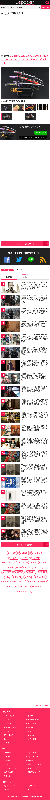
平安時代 (14, 557)
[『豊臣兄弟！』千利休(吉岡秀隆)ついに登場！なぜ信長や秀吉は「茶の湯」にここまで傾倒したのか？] (10, 405)
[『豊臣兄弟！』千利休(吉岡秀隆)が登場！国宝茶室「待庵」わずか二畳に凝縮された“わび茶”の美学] (10, 327)
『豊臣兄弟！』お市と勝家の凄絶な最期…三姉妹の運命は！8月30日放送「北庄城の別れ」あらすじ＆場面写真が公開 (34, 533)
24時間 (9, 276)
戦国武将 (36, 557)
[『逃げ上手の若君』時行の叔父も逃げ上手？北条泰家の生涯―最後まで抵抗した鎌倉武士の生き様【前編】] (10, 457)
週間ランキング (34, 772)
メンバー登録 (45, 7)
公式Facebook (7, 260)
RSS (43, 260)
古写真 (6, 743)
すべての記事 (9, 715)
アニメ (26, 557)
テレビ (39, 567)
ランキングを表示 (24, 544)
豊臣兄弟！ (41, 577)
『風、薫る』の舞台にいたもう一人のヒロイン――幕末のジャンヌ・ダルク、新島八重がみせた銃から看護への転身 (34, 285)
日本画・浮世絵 (34, 719)
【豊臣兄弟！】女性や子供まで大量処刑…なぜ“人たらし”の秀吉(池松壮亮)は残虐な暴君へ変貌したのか (34, 415)
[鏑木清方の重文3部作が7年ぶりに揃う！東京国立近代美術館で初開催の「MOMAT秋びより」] (10, 496)
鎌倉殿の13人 (26, 591)
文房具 (29, 577)
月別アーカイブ (34, 768)
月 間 (41, 276)
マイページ (8, 764)
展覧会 (32, 581)
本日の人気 (8, 772)
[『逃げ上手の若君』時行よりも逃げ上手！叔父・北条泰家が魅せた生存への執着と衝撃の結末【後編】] (10, 509)
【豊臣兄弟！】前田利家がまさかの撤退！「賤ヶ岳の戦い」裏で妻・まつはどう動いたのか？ (34, 388)
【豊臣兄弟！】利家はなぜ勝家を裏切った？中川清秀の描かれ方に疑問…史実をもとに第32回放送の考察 (34, 350)
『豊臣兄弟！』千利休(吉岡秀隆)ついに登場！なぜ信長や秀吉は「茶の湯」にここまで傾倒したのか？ (34, 401)
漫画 (20, 567)
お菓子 (43, 562)
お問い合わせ (33, 760)
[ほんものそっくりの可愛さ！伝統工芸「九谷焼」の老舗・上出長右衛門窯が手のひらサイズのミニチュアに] (10, 483)
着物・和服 (32, 723)
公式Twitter (19, 260)
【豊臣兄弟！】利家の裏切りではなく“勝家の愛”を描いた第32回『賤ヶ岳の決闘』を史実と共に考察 (34, 376)
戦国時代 (25, 553)
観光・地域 (8, 735)
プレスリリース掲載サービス (24, 243)
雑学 (34, 562)
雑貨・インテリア (11, 727)
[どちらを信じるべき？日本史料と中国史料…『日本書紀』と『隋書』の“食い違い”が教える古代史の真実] (10, 366)
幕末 (11, 567)
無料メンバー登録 (34, 764)
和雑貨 (30, 727)
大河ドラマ (37, 553)
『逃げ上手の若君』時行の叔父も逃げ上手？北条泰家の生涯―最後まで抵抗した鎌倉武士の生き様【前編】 (34, 455)
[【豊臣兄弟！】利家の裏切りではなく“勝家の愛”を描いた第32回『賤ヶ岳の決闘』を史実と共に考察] (10, 379)
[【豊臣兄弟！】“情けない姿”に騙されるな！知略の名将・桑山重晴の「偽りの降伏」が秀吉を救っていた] (10, 301)
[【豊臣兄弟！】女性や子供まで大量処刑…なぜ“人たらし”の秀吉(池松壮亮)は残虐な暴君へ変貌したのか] (10, 418)
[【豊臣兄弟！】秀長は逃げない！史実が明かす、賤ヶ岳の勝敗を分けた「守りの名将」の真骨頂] (10, 314)
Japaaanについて (34, 756)
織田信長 (20, 572)
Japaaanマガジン (34, 752)
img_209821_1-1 (12, 13)
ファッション (9, 723)
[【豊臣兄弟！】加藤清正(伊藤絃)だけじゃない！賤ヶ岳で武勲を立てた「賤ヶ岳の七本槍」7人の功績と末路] (10, 340)
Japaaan (25, 2)
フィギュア (21, 581)
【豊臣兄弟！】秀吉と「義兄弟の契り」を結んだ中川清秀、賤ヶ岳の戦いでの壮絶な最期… (34, 428)
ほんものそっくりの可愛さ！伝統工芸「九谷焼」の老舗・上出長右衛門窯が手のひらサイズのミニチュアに (34, 481)
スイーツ (24, 562)
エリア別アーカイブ (11, 768)
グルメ (6, 731)
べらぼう (8, 572)
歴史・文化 (32, 739)
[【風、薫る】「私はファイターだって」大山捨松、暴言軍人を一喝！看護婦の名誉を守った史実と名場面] (10, 444)
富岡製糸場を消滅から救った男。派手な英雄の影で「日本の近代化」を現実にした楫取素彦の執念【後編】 (34, 520)
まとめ (30, 715)
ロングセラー (11, 562)
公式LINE (31, 260)
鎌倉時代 (43, 581)
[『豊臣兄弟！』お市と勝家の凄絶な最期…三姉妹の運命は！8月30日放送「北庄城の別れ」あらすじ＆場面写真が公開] (10, 535)
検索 (47, 3)
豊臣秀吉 (8, 581)
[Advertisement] (20, 33)
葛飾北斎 (37, 586)
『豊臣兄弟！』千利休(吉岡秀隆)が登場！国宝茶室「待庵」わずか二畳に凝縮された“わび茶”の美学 (34, 323)
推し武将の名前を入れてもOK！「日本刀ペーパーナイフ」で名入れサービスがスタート (25, 59)
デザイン (18, 577)
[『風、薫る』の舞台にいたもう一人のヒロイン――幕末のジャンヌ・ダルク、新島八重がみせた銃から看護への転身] (10, 288)
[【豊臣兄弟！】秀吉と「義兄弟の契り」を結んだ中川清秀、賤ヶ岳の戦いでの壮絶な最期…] (10, 431)
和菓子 (30, 731)
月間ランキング (10, 776)
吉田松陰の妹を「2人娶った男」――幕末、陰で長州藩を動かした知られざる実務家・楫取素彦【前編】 (34, 468)
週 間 (25, 276)
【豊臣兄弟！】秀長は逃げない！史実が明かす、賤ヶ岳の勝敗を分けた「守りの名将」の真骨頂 (34, 310)
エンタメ (31, 735)
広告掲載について (11, 760)
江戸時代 (13, 553)
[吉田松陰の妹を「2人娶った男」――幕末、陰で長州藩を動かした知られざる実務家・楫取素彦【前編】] (10, 470)
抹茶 (8, 577)
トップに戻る (43, 705)
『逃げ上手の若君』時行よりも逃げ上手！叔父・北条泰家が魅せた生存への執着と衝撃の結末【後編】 (35, 506)
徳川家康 (43, 572)
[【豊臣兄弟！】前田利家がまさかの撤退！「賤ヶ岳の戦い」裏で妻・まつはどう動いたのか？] (10, 392)
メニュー (2, 3)
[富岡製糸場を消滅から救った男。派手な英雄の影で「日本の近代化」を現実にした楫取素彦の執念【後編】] (10, 522)
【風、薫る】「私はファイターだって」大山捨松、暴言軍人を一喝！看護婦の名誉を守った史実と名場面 (34, 442)
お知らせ (7, 756)
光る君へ (26, 586)
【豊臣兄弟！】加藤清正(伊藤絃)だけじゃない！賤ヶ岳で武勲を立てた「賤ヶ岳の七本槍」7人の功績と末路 (34, 337)
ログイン (37, 7)
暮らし (6, 739)
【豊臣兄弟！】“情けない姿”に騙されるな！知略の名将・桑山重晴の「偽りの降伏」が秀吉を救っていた (34, 298)
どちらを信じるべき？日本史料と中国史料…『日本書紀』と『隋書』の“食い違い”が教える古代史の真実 (34, 363)
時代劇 (29, 567)
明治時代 (31, 572)
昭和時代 (14, 586)
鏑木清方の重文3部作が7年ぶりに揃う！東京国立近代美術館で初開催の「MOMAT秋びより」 (34, 493)
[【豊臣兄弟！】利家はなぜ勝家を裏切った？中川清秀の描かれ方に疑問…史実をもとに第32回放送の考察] (10, 353)
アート (6, 719)
